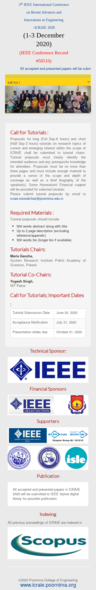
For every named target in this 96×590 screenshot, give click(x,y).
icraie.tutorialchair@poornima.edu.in (36, 198)
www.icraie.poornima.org (48, 584)
